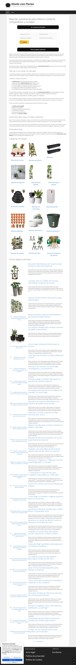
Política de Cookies (34, 659)
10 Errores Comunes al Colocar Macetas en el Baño (45, 485)
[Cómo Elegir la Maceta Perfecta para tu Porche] (19, 347)
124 (37, 641)
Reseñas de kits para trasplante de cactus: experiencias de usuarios (45, 438)
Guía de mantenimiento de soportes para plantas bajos (45, 298)
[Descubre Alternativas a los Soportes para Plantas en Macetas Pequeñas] (19, 272)
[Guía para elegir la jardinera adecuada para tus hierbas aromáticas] (19, 547)
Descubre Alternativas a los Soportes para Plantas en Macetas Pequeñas (45, 265)
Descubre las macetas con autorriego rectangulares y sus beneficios (43, 367)
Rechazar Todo (17, 657)
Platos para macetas (17, 206)
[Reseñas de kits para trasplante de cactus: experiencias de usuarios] (19, 440)
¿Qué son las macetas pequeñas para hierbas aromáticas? (43, 568)
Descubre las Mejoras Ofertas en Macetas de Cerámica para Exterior (45, 594)
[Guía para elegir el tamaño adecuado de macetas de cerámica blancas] (19, 382)
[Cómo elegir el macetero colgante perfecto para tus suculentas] (19, 499)
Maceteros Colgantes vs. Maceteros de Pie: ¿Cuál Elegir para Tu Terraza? (45, 461)
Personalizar (7, 657)
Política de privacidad (35, 656)
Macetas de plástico (53, 231)
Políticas (12, 12)
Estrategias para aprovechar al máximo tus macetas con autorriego (45, 391)
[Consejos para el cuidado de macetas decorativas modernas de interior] (19, 289)
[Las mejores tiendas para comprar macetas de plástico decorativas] (19, 336)
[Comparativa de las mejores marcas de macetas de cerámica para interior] (19, 622)
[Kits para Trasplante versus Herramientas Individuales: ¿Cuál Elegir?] (19, 609)
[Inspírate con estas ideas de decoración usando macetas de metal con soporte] (19, 452)
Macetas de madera (17, 253)
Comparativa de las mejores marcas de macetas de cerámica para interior (43, 619)
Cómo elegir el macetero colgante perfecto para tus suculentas (45, 497)
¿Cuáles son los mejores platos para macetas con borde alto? (42, 630)
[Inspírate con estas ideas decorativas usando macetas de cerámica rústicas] (19, 535)
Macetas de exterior (35, 160)
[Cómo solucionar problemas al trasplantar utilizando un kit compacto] (19, 584)
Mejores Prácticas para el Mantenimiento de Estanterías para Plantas (44, 315)
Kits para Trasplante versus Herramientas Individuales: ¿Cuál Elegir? (44, 606)
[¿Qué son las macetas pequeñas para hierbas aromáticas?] (19, 570)
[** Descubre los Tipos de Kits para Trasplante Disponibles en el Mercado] (19, 476)
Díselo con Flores (22, 4)
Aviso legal (30, 652)
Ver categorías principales (38, 27)
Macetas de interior (17, 160)
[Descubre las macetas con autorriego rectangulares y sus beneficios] (19, 370)
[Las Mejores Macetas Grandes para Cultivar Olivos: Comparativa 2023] (19, 511)
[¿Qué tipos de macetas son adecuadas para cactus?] (19, 358)
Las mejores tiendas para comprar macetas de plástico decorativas (45, 328)
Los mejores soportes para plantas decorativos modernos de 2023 (42, 557)
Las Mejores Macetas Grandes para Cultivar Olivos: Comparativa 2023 (45, 510)
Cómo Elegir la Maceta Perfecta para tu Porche (44, 345)
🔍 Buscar (24, 42)
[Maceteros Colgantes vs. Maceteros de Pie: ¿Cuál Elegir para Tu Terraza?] (19, 462)
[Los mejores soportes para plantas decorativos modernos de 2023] (19, 559)
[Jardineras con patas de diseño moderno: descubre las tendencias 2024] (19, 523)
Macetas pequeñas (17, 231)
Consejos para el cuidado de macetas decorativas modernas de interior (43, 282)
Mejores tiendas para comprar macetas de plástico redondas (45, 426)
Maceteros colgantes (18, 182)
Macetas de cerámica (35, 230)
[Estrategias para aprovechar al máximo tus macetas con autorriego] (19, 393)
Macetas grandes (52, 207)
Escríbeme (56, 652)
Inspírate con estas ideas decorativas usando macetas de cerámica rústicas (43, 532)
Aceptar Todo (12, 660)
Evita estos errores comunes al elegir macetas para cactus (43, 413)
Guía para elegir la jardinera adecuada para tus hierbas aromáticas (45, 545)
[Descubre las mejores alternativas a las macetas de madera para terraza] (19, 404)
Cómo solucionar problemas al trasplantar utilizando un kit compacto (45, 581)
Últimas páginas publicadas (38, 49)
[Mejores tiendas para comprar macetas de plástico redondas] (19, 427)
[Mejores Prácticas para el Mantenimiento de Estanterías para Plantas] (19, 318)
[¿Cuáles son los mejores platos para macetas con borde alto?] (19, 632)
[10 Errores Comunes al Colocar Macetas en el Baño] (19, 486)
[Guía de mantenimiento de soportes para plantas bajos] (19, 306)
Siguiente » (40, 641)
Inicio (8, 12)
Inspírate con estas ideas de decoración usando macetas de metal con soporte (44, 450)
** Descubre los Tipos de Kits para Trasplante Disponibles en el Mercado (43, 473)
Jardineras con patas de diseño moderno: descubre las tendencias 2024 (44, 521)
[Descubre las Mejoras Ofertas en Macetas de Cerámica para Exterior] (19, 595)
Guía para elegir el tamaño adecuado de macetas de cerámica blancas (44, 380)
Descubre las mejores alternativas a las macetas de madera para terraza (43, 402)
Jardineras (50, 157)
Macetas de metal (34, 253)
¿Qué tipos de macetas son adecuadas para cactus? (45, 356)
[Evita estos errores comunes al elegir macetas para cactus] (19, 415)
